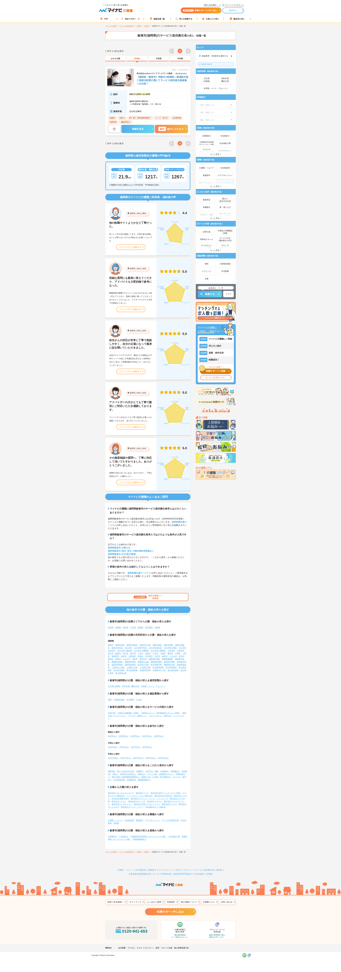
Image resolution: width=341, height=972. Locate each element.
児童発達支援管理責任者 (140, 874)
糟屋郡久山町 (143, 662)
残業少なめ (146, 777)
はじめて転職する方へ (215, 377)
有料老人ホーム (148, 713)
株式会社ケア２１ (154, 801)
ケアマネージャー (152, 820)
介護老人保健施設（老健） (128, 713)
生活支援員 (199, 874)
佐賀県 (110, 627)
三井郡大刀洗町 (118, 667)
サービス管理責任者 (170, 820)
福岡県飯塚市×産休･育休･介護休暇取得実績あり (131, 551)
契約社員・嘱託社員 (130, 686)
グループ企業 (166, 948)
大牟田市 (171, 651)
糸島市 (135, 659)
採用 (157, 948)
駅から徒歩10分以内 (125, 771)
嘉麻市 (110, 659)
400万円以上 (150, 758)
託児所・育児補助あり (162, 777)
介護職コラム (209, 902)
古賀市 (157, 656)
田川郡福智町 (132, 670)
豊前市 (170, 653)
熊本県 (125, 627)
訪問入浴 (167, 716)
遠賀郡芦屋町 (169, 662)
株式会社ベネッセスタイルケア (121, 793)
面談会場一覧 (159, 19)
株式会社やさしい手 (136, 801)
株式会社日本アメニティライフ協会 (166, 793)
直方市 (110, 653)
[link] (115, 58)
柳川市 (133, 653)
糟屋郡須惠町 (117, 662)
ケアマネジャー (166, 870)
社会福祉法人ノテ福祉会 (155, 807)
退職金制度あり (144, 780)
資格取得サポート (166, 774)
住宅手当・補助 (152, 771)
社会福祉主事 (174, 836)
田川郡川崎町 (119, 670)
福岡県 (132, 213)
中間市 (178, 653)
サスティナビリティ (145, 948)
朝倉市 (118, 659)
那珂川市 (143, 659)
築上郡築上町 (121, 673)
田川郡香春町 (158, 667)
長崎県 (118, 627)
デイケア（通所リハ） (137, 716)
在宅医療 (130, 700)
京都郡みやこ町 (159, 670)
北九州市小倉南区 (124, 651)
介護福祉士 (112, 836)
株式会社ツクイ (142, 793)
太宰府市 (149, 656)
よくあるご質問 (154, 902)
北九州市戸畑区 (170, 648)
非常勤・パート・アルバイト (153, 686)
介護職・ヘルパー (115, 820)
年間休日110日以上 (128, 774)
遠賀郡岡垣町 (117, 665)
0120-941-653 (134, 931)
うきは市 (173, 656)
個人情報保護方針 (181, 948)
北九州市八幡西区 (158, 651)
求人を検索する (185, 19)
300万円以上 (125, 758)
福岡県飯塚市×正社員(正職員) (122, 554)
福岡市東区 (120, 645)
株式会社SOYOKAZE (163, 796)
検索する (210, 294)
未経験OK (164, 771)
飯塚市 (207, 64)
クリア (228, 294)
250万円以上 (113, 758)
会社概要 (122, 948)
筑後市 (148, 653)
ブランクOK (152, 774)
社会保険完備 (119, 780)
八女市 (140, 653)
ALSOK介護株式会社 (120, 798)
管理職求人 (175, 771)
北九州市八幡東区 (141, 651)
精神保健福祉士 (139, 839)
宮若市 (181, 656)
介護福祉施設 (119, 700)
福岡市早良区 (117, 648)
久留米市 (180, 651)
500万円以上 (163, 758)
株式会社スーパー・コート (132, 807)
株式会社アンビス (169, 804)
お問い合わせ (227, 902)
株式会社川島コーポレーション (147, 804)
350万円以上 (138, 758)
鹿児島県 (149, 627)
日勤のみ (141, 774)
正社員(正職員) (114, 686)
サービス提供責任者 (205, 870)
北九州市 (128, 648)
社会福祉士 (123, 836)
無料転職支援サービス (138, 573)
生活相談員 (129, 820)
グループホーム (155, 716)
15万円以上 (112, 747)
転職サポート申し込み (170, 911)
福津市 (165, 656)
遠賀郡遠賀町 (130, 665)
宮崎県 (140, 627)
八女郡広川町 (145, 667)
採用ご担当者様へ (115, 902)
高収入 (115, 774)
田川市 (125, 653)
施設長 (219, 870)
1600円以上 (159, 736)
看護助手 (139, 820)
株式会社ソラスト (119, 801)
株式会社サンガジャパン (122, 804)
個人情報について (189, 902)
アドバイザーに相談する (130, 247)
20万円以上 (124, 747)
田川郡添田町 (171, 667)
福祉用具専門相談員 (183, 874)
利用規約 (171, 902)
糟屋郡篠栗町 (167, 659)
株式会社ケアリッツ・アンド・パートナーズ (149, 798)
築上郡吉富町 (173, 670)
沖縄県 (157, 627)
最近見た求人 (239, 19)
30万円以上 (147, 747)
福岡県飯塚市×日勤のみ (119, 548)
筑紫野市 (115, 656)
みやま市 (126, 659)
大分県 (133, 627)
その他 (138, 700)
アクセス (131, 948)
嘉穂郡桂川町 (169, 665)
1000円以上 (123, 736)
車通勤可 (140, 771)
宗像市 (140, 656)
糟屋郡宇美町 (154, 659)
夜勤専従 (111, 771)
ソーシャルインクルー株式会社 (140, 796)
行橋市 (163, 653)
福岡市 (110, 645)
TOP (106, 19)
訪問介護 (111, 713)
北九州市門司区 (140, 648)
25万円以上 (135, 747)
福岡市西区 (168, 645)
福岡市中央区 (145, 645)
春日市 (124, 656)
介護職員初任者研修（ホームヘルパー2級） (148, 836)
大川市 (155, 653)
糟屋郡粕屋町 (156, 662)
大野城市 (132, 656)
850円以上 (112, 736)
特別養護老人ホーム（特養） (168, 713)
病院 (110, 700)
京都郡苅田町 (145, 670)
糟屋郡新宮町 (130, 662)
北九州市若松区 (155, 648)
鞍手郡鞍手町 (156, 665)
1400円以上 (147, 736)
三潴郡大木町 (132, 667)
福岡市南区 (157, 645)
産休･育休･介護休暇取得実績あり (126, 777)
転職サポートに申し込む (200, 10)
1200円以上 (135, 736)
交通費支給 (131, 780)
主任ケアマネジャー (184, 870)
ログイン (233, 10)
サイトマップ (135, 902)
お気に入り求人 (212, 19)
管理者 (116, 823)
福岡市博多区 (132, 645)
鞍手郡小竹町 (143, 665)
